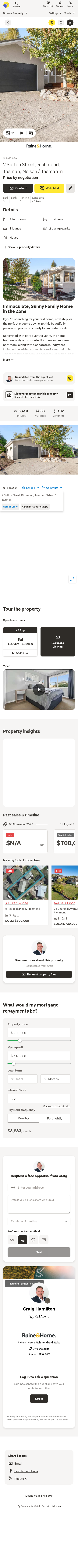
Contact (21, 188)
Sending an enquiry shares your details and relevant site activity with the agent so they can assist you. (37, 1418)
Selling (53, 13)
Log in (70, 6)
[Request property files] (70, 395)
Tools (68, 13)
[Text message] (33, 1239)
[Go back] (8, 23)
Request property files (41, 974)
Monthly (23, 1118)
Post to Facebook (26, 1471)
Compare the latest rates (56, 1106)
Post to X (20, 1478)
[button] (39, 450)
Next (39, 1252)
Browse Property (13, 13)
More (6, 359)
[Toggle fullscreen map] (72, 579)
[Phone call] (22, 1239)
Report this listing (51, 1506)
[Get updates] (70, 378)
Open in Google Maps (35, 506)
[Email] (43, 1239)
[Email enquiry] (70, 23)
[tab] (10, 487)
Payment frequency (21, 1110)
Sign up (60, 6)
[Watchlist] (51, 23)
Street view (10, 506)
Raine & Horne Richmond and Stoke (39, 1342)
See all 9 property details (24, 247)
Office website (41, 1348)
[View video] (21, 133)
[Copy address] (61, 171)
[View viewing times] (30, 133)
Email (18, 1463)
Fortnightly (54, 1118)
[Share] (61, 23)
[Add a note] (70, 188)
